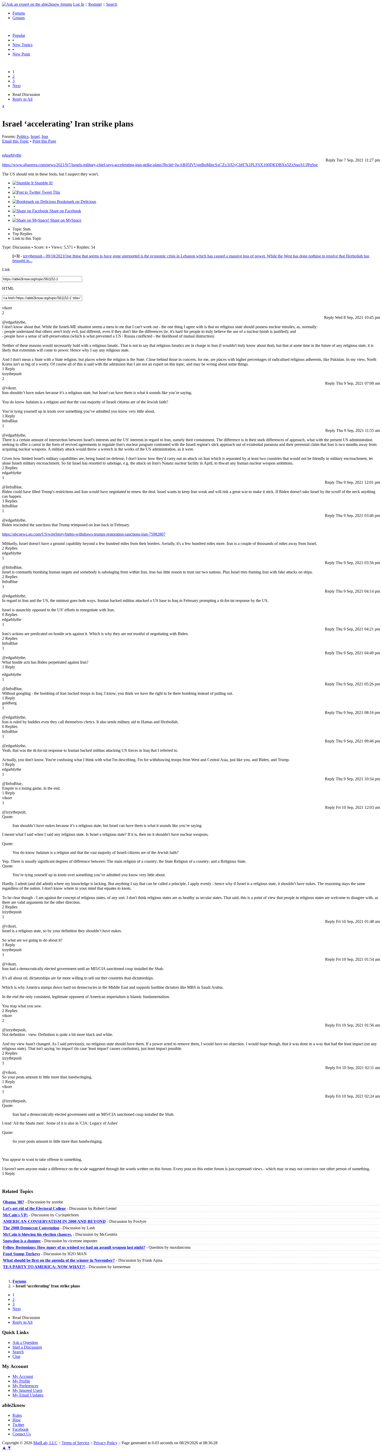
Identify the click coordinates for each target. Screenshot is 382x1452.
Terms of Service (75, 1443)
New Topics (22, 45)
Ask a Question (25, 1342)
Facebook (20, 1429)
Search (111, 4)
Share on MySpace (65, 220)
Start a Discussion (27, 1347)
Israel (35, 136)
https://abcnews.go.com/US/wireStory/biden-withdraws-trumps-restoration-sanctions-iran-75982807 (84, 534)
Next (16, 85)
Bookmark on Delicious (76, 201)
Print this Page (44, 141)
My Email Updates (27, 1395)
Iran (45, 136)
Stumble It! (43, 183)
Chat (16, 1356)
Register (95, 4)
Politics (23, 136)
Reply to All (22, 99)
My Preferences (25, 1386)
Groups (18, 18)
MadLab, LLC (45, 1443)
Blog (16, 1420)
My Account (22, 1376)
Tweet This (50, 192)
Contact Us (21, 1434)
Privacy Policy (105, 1443)
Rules (17, 1415)
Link (6, 269)
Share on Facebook (64, 211)
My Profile (21, 1381)
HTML (8, 288)
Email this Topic (15, 141)
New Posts (21, 54)
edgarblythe (11, 155)
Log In (78, 4)
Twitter (18, 1424)
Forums (18, 13)
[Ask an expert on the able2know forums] (37, 4)
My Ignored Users (27, 1390)
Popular (18, 35)
